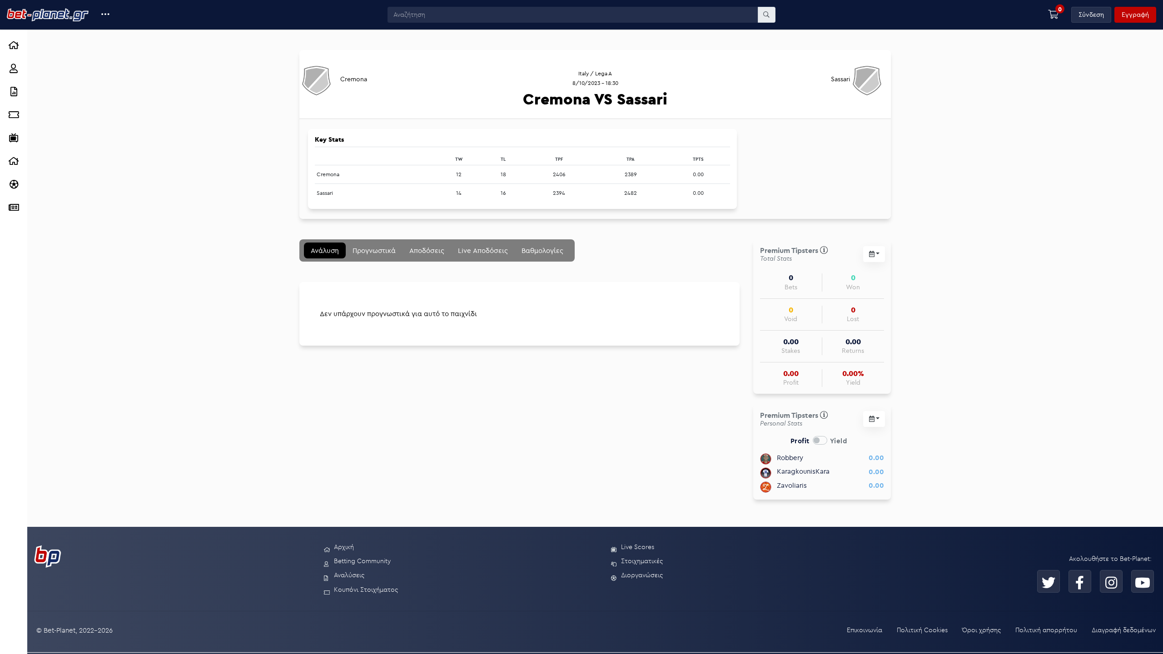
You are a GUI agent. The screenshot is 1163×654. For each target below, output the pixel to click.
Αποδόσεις (426, 250)
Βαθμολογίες (542, 250)
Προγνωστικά (374, 250)
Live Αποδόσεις (483, 250)
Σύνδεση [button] (1091, 14)
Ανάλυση (325, 250)
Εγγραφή (1135, 14)
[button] (105, 14)
